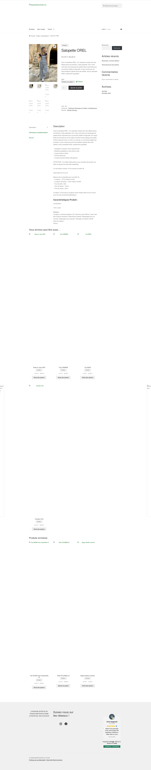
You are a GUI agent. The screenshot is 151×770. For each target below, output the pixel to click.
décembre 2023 (106, 93)
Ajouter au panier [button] (63, 686)
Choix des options (39, 377)
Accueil (33, 36)
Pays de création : (59, 221)
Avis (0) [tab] (31, 138)
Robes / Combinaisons (42, 36)
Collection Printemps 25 (75, 108)
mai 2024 (104, 91)
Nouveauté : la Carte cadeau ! (110, 60)
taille (62, 79)
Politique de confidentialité (37, 760)
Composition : (57, 204)
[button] (54, 46)
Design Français (72, 110)
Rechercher (105, 45)
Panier (50, 29)
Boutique (32, 29)
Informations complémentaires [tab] (38, 132)
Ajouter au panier (76, 88)
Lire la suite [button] (112, 737)
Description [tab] (32, 127)
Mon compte (41, 29)
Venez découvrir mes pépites (110, 65)
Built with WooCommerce (54, 760)
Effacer (80, 82)
